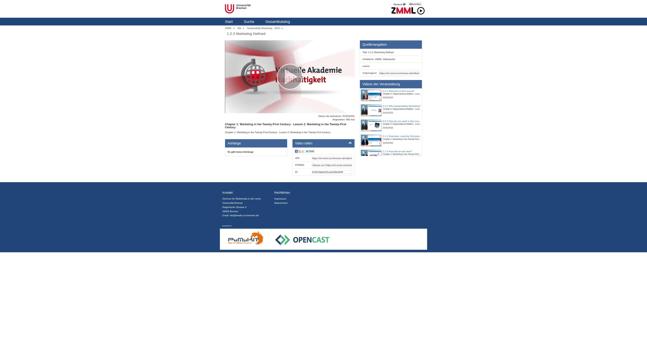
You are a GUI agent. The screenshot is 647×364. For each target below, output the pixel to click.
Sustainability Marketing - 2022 (264, 28)
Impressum (280, 198)
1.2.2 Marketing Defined (246, 34)
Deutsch (398, 4)
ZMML (228, 28)
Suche (249, 22)
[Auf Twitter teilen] (310, 151)
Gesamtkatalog (277, 22)
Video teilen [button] (303, 143)
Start (229, 22)
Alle (239, 28)
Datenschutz (281, 203)
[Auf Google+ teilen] (301, 151)
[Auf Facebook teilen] (296, 151)
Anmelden (416, 4)
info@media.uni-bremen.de (244, 215)
